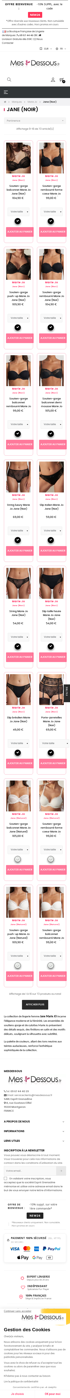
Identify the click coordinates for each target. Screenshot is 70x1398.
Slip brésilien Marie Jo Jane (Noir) (18, 719)
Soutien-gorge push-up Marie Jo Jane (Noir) (18, 296)
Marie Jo (18, 176)
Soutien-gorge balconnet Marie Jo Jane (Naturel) (19, 828)
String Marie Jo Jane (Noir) (18, 613)
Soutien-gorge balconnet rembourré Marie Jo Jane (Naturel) (51, 936)
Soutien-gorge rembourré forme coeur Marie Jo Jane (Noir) (51, 192)
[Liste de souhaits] (25, 148)
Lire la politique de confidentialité (21, 1381)
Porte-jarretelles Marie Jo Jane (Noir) (51, 721)
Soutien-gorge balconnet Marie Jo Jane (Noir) (19, 190)
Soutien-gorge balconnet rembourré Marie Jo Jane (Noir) (18, 404)
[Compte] (53, 79)
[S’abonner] (61, 1171)
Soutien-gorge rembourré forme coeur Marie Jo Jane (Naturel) (51, 830)
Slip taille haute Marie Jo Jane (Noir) (51, 615)
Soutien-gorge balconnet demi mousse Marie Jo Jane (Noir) (51, 404)
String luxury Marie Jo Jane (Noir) (18, 507)
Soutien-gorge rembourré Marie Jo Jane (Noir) (51, 296)
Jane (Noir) (18, 180)
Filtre (67, 691)
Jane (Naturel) (18, 818)
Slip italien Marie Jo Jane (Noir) (51, 507)
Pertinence (35, 120)
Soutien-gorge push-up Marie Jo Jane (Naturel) (18, 934)
